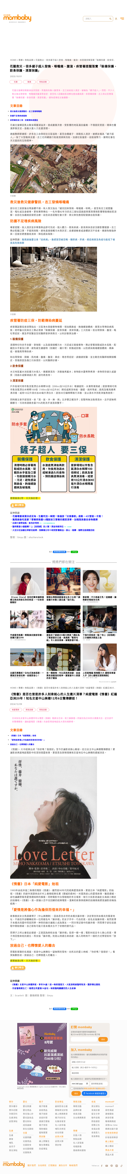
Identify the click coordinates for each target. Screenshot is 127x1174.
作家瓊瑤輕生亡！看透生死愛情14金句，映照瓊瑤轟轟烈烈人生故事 (44, 988)
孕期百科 (13, 1114)
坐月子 (12, 1146)
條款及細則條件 (90, 1088)
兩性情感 (109, 1110)
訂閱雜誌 (52, 1165)
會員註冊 (95, 1129)
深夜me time (111, 1125)
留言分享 (95, 1114)
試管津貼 (13, 1121)
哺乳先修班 (60, 1129)
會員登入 (95, 1132)
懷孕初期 (13, 1110)
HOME (13, 60)
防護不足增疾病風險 (18, 116)
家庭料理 (43, 1117)
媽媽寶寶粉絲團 (59, 552)
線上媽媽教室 (61, 1114)
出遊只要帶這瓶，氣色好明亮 (24, 523)
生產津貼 (13, 1117)
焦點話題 (29, 60)
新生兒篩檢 (28, 1129)
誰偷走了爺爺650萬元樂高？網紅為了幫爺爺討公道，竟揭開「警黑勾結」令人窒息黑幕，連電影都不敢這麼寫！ (63, 638)
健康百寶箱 (44, 1121)
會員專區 (95, 1136)
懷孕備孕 (13, 1106)
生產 (11, 1135)
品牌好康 (77, 1110)
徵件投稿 (95, 1117)
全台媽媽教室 (79, 1117)
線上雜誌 (109, 1146)
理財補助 (43, 1129)
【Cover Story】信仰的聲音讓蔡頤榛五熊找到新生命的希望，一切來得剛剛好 (27, 600)
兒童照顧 (27, 1137)
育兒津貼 (13, 1150)
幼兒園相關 (28, 1149)
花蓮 (16, 82)
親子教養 (43, 1106)
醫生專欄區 (44, 1145)
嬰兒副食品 (28, 1117)
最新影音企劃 (61, 1106)
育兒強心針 (28, 1114)
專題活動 (77, 1106)
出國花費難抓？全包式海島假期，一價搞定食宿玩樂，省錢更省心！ (27, 674)
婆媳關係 (109, 1114)
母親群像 (77, 1146)
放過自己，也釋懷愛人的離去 (22, 744)
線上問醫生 (44, 1141)
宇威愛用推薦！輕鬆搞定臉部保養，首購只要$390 (27, 636)
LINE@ (74, 552)
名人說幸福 (60, 1125)
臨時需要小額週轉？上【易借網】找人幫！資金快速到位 (37, 526)
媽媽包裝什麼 (111, 1129)
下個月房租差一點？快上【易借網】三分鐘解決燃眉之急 (99, 636)
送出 (103, 1039)
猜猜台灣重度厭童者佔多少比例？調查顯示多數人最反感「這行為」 (63, 598)
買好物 (58, 1145)
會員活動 (77, 1114)
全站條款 (42, 1165)
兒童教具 (27, 1152)
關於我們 (32, 1165)
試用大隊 (59, 1141)
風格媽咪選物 (79, 1150)
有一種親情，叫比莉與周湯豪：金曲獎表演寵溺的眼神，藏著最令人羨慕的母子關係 (63, 675)
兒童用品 (27, 1141)
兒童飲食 (27, 1145)
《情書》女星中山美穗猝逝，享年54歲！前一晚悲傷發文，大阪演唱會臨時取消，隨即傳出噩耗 (56, 984)
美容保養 (109, 1117)
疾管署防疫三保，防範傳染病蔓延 (24, 120)
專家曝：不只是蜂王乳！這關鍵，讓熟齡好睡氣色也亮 (99, 598)
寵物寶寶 (43, 1132)
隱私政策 (101, 1088)
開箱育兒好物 (61, 1110)
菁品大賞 (109, 1155)
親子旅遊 (43, 1114)
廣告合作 (63, 1165)
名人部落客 (78, 1143)
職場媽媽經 (110, 1121)
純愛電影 (15, 710)
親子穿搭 (43, 1125)
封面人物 (77, 1135)
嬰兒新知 (27, 1121)
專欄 (20, 60)
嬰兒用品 (27, 1110)
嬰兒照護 (27, 1106)
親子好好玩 (60, 1117)
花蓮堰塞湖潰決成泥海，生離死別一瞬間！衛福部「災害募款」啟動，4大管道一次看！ (58, 516)
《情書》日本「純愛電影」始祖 (23, 736)
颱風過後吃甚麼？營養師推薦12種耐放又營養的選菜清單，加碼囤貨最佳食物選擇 (55, 519)
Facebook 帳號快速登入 (96, 1093)
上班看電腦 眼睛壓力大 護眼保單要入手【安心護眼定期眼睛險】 (99, 674)
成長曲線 (27, 1125)
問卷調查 (95, 1121)
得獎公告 (95, 1125)
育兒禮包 (95, 1106)
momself (109, 1106)
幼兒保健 (59, 1132)
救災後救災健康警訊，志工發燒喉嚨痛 (26, 111)
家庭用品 (43, 1110)
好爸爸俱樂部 (111, 1137)
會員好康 (95, 1110)
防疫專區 (43, 1149)
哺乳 (11, 1143)
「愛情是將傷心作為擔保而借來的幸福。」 (28, 740)
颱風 (29, 82)
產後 (11, 1139)
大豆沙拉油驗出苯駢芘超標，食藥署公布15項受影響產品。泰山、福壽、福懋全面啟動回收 (52, 530)
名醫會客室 (60, 1121)
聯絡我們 (73, 1165)
